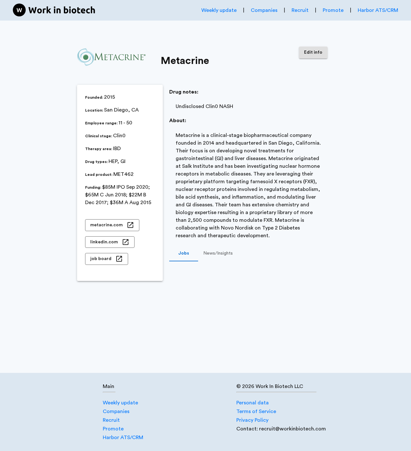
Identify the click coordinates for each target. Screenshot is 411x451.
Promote (333, 10)
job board (100, 259)
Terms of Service (256, 411)
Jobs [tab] (183, 253)
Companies (264, 10)
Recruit (300, 10)
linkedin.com (104, 242)
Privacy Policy (252, 420)
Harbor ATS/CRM (378, 10)
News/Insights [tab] (218, 253)
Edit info (313, 52)
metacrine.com (106, 225)
